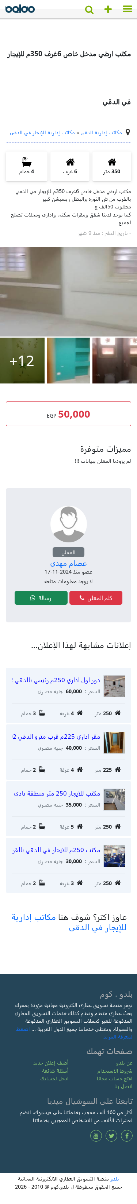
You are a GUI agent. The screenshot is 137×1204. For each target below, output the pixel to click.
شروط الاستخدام (115, 1070)
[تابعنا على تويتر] (111, 1135)
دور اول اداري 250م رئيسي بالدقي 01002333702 (56, 680)
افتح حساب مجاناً (115, 1078)
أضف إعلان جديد (51, 1062)
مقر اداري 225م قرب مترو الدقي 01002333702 (56, 736)
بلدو (114, 1178)
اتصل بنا (123, 1086)
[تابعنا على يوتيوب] (96, 1135)
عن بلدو (124, 1062)
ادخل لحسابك (54, 1078)
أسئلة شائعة (55, 1070)
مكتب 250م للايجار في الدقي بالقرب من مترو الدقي (56, 849)
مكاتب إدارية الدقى (101, 132)
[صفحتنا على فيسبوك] (127, 1135)
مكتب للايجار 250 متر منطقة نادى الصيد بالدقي (56, 793)
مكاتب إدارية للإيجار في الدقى (42, 132)
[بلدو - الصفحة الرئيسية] (20, 10)
